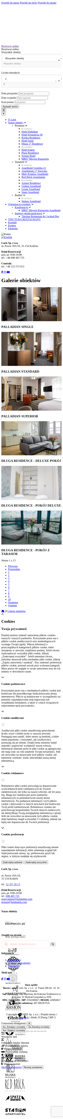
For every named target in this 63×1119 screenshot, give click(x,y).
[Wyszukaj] (52, 944)
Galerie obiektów (16, 611)
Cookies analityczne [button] (12, 717)
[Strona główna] (3, 611)
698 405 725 (12, 896)
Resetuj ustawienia (33, 1067)
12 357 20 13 (13, 884)
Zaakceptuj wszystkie (36, 862)
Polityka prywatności (19, 963)
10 (9, 599)
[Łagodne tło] (45, 1031)
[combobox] (31, 60)
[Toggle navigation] (3, 110)
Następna (13, 602)
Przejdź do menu (10, 2)
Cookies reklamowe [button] (12, 773)
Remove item (55, 81)
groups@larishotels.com (14, 902)
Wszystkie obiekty (11, 52)
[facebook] (2, 272)
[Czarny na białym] (38, 1031)
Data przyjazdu (9, 93)
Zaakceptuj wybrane (12, 862)
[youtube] (8, 272)
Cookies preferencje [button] (12, 834)
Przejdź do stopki (47, 2)
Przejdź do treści (28, 2)
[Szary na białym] (35, 1031)
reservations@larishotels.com (16, 899)
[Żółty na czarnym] (28, 1031)
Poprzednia (14, 569)
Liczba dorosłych (10, 72)
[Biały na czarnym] (31, 1031)
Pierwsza (13, 566)
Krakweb (24, 1017)
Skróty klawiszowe (11, 1067)
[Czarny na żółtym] (41, 1031)
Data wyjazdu (9, 97)
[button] (3, 724)
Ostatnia (12, 605)
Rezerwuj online (10, 46)
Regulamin (14, 966)
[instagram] (4, 272)
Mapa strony (14, 959)
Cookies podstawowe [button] (13, 684)
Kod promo (7, 102)
